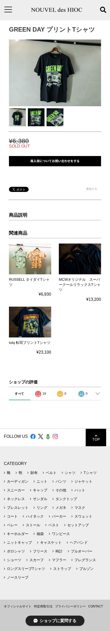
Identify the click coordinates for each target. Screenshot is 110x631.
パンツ (61, 481)
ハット (79, 490)
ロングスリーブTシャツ (26, 569)
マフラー (59, 560)
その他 (61, 490)
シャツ (70, 473)
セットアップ (78, 525)
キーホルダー (17, 534)
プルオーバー (81, 551)
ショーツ (14, 560)
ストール (33, 525)
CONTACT (95, 606)
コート (12, 516)
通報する (91, 188)
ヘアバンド (79, 542)
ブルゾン (86, 569)
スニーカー (16, 490)
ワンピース (61, 534)
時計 (59, 551)
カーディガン (17, 481)
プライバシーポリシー (70, 606)
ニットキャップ (19, 542)
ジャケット (83, 481)
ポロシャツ (16, 551)
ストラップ (62, 569)
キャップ (40, 490)
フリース (40, 551)
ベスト (53, 525)
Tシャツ (90, 473)
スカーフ (36, 560)
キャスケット (51, 542)
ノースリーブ (17, 577)
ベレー (12, 525)
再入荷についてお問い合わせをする (55, 161)
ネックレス (16, 499)
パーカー (59, 516)
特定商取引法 (43, 606)
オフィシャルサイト (17, 606)
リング (42, 508)
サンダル (40, 499)
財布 (34, 473)
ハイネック (35, 516)
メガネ (61, 508)
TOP (96, 439)
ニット (42, 481)
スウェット (83, 516)
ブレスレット (17, 508)
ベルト (51, 473)
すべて (19, 393)
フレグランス (85, 560)
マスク (79, 508)
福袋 (40, 534)
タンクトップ (66, 499)
